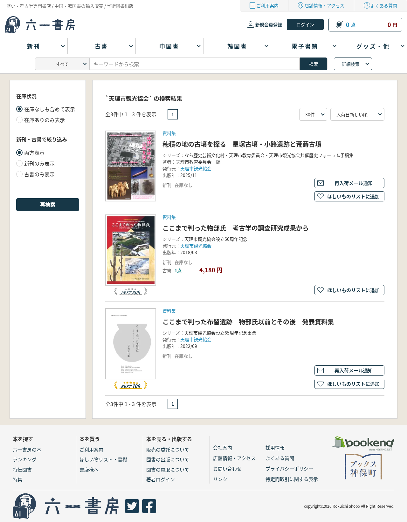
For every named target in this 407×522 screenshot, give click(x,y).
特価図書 (22, 469)
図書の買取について (167, 469)
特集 (17, 479)
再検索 (47, 204)
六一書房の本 (27, 449)
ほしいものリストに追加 (353, 196)
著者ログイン (160, 479)
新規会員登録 (268, 24)
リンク (220, 479)
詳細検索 (351, 64)
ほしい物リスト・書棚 (103, 459)
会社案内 (222, 447)
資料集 (169, 133)
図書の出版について (167, 459)
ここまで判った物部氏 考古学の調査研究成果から (235, 228)
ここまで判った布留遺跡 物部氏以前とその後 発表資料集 (248, 321)
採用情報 (275, 447)
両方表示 (34, 152)
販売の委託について (167, 449)
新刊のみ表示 (39, 163)
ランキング (25, 459)
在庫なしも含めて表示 (49, 109)
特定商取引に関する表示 (292, 479)
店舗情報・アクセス (324, 5)
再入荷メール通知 (354, 183)
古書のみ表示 (39, 174)
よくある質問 (383, 5)
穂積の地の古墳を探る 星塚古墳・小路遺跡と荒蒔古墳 (241, 144)
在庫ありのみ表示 (44, 120)
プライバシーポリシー (289, 468)
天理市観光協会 (195, 168)
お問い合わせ (227, 468)
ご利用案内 (267, 5)
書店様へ (89, 469)
